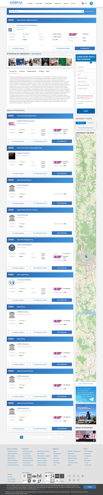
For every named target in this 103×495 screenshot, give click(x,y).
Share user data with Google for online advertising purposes (54, 492)
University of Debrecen (24, 245)
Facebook (81, 123)
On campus (26, 34)
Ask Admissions (62, 141)
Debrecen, (19, 247)
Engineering (21, 307)
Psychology (71, 460)
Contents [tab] (22, 71)
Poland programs (41, 458)
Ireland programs (41, 465)
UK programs (40, 453)
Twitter (92, 123)
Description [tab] (13, 71)
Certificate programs (13, 465)
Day (24, 37)
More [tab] (47, 71)
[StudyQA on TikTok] (78, 480)
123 (58, 437)
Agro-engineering (23, 274)
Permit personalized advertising (80, 492)
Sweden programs (42, 460)
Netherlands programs (43, 451)
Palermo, (19, 282)
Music (55, 451)
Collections (57, 3)
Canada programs (27, 458)
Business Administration (74, 451)
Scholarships (48, 3)
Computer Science (73, 462)
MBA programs (11, 458)
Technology (57, 462)
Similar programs (19, 48)
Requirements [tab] (31, 71)
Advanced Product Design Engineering (29, 148)
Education (56, 460)
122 (53, 437)
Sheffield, (19, 123)
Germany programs (28, 460)
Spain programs (27, 456)
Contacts (10, 476)
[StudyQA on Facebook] (69, 476)
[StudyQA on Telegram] (82, 476)
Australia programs (28, 465)
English (25, 39)
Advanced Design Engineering (26, 116)
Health (69, 465)
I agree (90, 487)
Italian (21, 291)
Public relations (12, 481)
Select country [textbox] (81, 81)
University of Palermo (24, 280)
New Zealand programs (43, 456)
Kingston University (23, 153)
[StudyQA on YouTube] (69, 480)
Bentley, (19, 187)
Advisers (65, 3)
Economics (56, 458)
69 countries (87, 453)
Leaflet (81, 381)
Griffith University (23, 312)
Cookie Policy (40, 489)
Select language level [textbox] (83, 85)
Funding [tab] (41, 71)
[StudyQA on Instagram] (78, 476)
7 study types (87, 465)
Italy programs (27, 462)
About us (10, 474)
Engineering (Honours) (24, 180)
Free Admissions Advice (63, 48)
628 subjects (87, 460)
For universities (11, 479)
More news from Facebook (85, 127)
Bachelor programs (13, 451)
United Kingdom (25, 123)
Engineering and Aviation (25, 371)
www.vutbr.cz (20, 29)
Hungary (24, 247)
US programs (26, 453)
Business (56, 456)
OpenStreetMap (88, 381)
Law (55, 465)
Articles (73, 3)
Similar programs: (16, 110)
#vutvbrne (36, 53)
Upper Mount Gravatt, (22, 314)
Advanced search (89, 11)
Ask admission (84, 48)
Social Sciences (72, 456)
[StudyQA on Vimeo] (74, 480)
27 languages (87, 456)
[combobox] (86, 81)
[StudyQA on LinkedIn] (74, 476)
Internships (39, 3)
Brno (18, 27)
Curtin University (22, 185)
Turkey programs (41, 462)
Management (57, 453)
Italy (22, 282)
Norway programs (27, 451)
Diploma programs (12, 462)
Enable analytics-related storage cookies (17, 493)
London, (19, 155)
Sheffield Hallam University (26, 121)
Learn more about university (86, 383)
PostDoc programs (12, 460)
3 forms (86, 462)
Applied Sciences (72, 458)
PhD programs (11, 456)
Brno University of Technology (27, 25)
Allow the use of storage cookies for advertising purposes (21, 492)
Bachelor (11, 20)
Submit (86, 111)
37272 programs (88, 451)
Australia (23, 187)
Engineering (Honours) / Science (27, 210)
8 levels (86, 458)
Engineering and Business (25, 403)
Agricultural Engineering (25, 239)
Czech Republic (23, 27)
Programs (30, 3)
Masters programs (12, 453)
